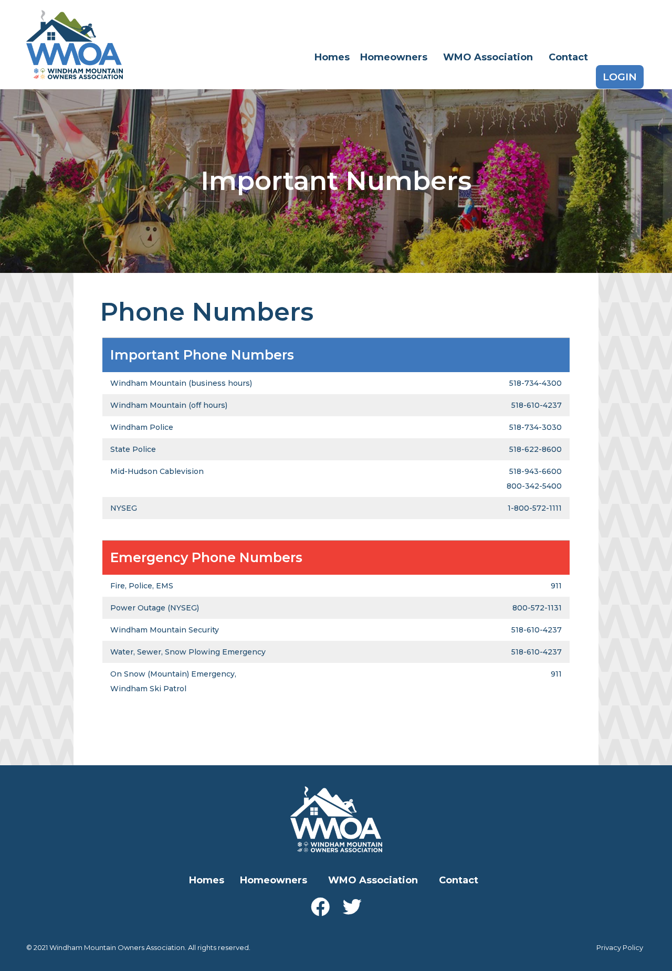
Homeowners (393, 57)
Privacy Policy (619, 947)
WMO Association (488, 57)
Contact (568, 57)
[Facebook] (320, 907)
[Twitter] (352, 907)
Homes (332, 57)
